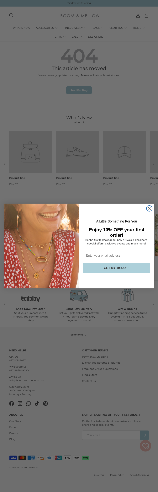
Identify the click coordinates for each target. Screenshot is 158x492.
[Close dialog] (149, 208)
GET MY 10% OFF (116, 268)
